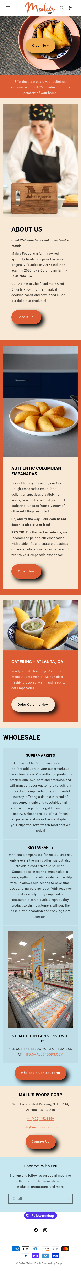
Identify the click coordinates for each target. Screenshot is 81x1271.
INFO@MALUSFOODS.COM (43, 1054)
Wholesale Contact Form (40, 1073)
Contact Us (40, 1141)
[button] (8, 8)
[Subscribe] (67, 1199)
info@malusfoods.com (40, 1127)
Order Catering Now (33, 704)
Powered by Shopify (53, 1263)
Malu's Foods (33, 1263)
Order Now (40, 46)
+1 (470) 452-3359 (40, 1119)
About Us (26, 317)
